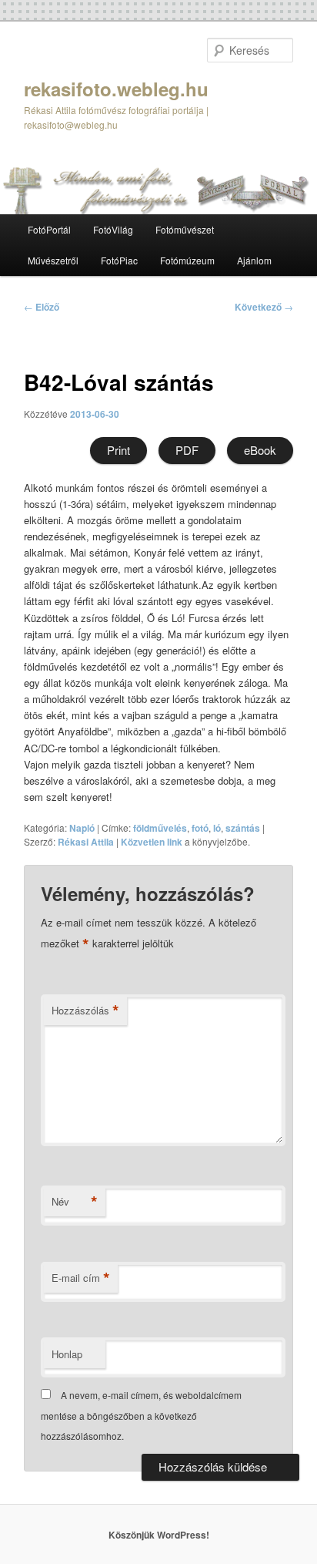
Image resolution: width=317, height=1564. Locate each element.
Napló (82, 828)
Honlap (67, 1354)
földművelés (160, 828)
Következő (264, 307)
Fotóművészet (184, 229)
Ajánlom (254, 260)
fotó (200, 828)
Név (75, 1201)
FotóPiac (119, 260)
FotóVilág (113, 229)
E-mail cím (81, 1278)
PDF (187, 450)
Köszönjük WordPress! (158, 1535)
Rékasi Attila (86, 842)
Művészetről (53, 260)
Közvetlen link (153, 842)
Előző (41, 307)
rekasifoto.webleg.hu (116, 89)
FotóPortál (49, 229)
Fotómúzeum (187, 260)
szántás (242, 828)
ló (217, 828)
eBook (260, 450)
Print (118, 450)
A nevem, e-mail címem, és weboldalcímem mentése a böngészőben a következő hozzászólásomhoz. (141, 1415)
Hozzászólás (85, 1010)
